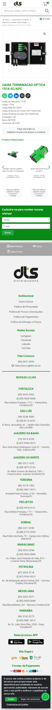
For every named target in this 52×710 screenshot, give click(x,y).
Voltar (46, 19)
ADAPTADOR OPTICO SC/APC (39, 170)
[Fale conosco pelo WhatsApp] (45, 697)
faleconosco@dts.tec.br (28, 365)
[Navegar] (3, 167)
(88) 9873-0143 (27, 467)
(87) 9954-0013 (27, 443)
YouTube (26, 348)
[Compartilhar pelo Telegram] (10, 95)
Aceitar (11, 699)
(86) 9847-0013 (27, 489)
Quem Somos (26, 301)
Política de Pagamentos (26, 317)
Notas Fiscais (16, 252)
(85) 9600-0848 (27, 398)
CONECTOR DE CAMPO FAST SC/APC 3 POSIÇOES (13, 170)
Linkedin (26, 344)
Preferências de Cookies (17, 704)
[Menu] (4, 4)
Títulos (39, 246)
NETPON (11, 120)
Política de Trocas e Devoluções (26, 311)
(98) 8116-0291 (27, 420)
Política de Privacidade (26, 306)
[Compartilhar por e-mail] (22, 95)
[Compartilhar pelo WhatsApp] (4, 95)
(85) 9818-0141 (27, 507)
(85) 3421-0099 (26, 361)
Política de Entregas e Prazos (26, 322)
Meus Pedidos (16, 246)
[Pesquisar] (47, 11)
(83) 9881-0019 (27, 620)
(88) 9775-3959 (27, 532)
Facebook (26, 340)
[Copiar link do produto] (28, 95)
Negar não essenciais (30, 699)
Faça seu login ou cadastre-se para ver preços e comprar (26, 130)
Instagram (26, 336)
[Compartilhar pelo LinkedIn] (16, 95)
